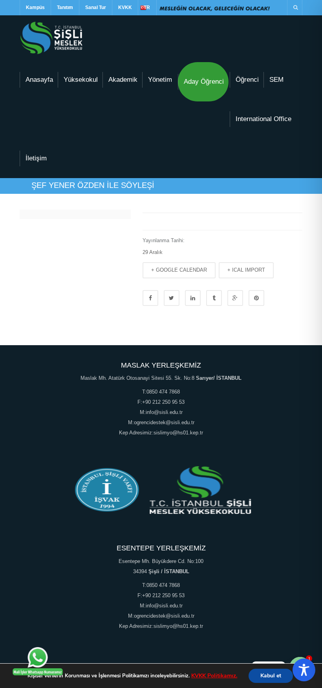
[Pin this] (256, 298)
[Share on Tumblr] (214, 298)
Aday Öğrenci (204, 81)
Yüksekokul (81, 79)
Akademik (122, 79)
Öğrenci (247, 79)
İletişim (36, 158)
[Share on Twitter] (171, 298)
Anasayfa (39, 79)
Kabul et (270, 675)
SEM (276, 79)
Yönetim (160, 79)
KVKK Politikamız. (214, 675)
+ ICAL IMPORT (246, 270)
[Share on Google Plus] (235, 298)
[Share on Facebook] (150, 298)
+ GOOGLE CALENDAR (179, 270)
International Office (263, 119)
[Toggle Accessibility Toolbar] (304, 670)
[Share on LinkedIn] (193, 298)
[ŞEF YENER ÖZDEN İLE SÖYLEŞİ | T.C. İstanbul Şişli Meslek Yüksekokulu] (51, 37)
